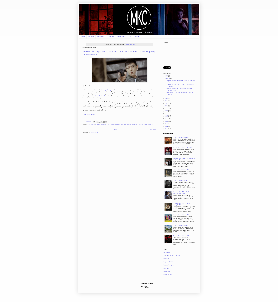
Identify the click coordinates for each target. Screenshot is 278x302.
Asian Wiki (166, 268)
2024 (166, 76)
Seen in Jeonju (167, 274)
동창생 (141, 124)
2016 (166, 113)
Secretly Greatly (106, 90)
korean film (111, 124)
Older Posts (152, 129)
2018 (166, 108)
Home (83, 37)
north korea (117, 124)
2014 (166, 118)
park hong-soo (125, 124)
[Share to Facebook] (104, 122)
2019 (166, 106)
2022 (166, 100)
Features (111, 37)
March (168, 78)
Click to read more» (89, 114)
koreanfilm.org (167, 252)
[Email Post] (94, 121)
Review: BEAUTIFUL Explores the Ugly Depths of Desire (183, 192)
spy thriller (132, 124)
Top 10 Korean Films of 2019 (181, 170)
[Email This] (98, 122)
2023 (166, 98)
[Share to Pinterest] (106, 122)
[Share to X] (102, 122)
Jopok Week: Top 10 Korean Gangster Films (181, 204)
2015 (166, 116)
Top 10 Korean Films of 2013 (181, 180)
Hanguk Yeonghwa (168, 265)
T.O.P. (137, 124)
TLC (130, 37)
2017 (166, 111)
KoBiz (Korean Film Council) (171, 255)
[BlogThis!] (100, 122)
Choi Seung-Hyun (95, 124)
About (137, 37)
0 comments (88, 121)
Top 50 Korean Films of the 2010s (183, 148)
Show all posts (130, 44)
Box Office (100, 37)
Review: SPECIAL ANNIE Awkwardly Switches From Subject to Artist (184, 159)
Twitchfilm (166, 258)
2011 (166, 126)
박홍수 (145, 124)
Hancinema (166, 271)
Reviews (91, 37)
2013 (89, 124)
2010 (166, 129)
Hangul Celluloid (168, 262)
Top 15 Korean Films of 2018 (181, 215)
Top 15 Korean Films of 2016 (181, 137)
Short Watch (121, 37)
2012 (166, 123)
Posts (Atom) (94, 132)
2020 (166, 103)
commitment (104, 124)
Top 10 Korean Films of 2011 (181, 236)
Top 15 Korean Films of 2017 (181, 225)
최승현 (149, 124)
